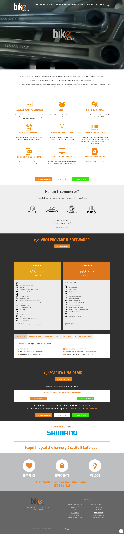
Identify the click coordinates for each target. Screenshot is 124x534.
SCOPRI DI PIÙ (81, 5)
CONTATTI (101, 5)
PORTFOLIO (90, 5)
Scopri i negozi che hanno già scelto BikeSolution (62, 447)
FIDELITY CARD (38, 398)
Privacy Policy (75, 512)
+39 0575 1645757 (46, 529)
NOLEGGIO (58, 5)
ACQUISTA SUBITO (81, 179)
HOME (36, 5)
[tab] (20, 336)
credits (108, 529)
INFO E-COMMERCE (98, 515)
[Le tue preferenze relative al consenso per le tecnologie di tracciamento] (121, 531)
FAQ (96, 5)
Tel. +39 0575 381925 (34, 529)
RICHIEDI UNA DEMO (62, 246)
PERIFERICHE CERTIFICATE (69, 5)
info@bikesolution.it (90, 351)
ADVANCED (76, 408)
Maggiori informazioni (62, 227)
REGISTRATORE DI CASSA (86, 398)
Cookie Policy (99, 512)
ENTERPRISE (91, 408)
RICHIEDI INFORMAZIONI (75, 518)
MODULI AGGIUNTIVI (75, 515)
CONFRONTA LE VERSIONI (46, 5)
